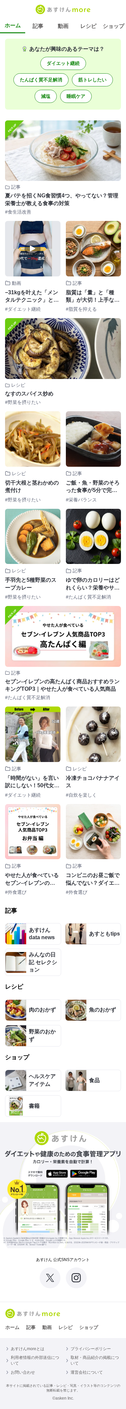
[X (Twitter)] (50, 1277)
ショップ (113, 26)
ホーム (13, 25)
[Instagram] (76, 1277)
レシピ (88, 26)
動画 (63, 26)
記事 (38, 26)
